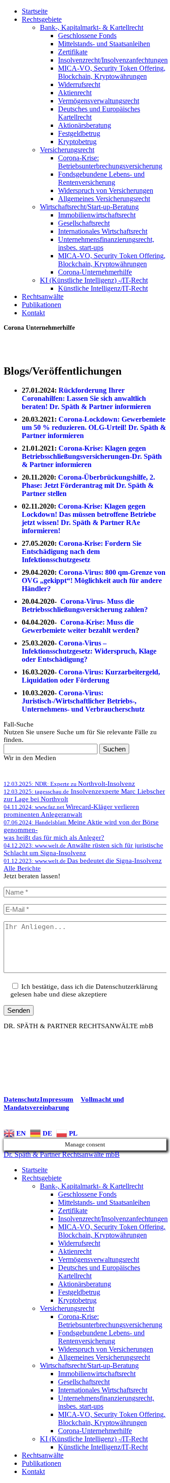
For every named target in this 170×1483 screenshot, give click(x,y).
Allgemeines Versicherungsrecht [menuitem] (104, 1357)
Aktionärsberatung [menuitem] (84, 1284)
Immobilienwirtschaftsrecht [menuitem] (97, 1373)
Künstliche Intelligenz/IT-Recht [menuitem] (103, 1447)
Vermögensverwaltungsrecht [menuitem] (98, 1259)
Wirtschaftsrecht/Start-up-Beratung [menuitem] (89, 1365)
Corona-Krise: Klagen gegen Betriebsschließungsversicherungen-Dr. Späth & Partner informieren (92, 456)
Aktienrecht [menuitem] (75, 1251)
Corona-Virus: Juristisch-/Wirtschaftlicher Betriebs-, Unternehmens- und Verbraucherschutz (83, 701)
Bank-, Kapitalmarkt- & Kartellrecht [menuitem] (91, 1186)
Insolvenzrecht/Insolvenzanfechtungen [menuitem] (113, 1219)
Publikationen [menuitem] (41, 1463)
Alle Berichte (22, 868)
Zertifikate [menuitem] (72, 1210)
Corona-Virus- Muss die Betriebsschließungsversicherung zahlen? (85, 605)
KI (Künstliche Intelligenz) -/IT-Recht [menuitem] (94, 1439)
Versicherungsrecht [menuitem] (67, 1308)
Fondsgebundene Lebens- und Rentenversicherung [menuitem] (101, 1337)
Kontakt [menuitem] (33, 1471)
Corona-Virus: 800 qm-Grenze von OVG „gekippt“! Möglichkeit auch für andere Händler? (93, 580)
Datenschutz (22, 1099)
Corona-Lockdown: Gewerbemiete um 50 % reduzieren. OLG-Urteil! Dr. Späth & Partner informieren (94, 427)
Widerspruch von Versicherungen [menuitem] (105, 1349)
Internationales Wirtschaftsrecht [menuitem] (102, 1390)
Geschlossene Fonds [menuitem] (87, 1194)
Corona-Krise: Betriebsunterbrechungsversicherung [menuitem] (110, 1321)
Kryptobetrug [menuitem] (77, 1300)
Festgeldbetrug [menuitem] (79, 1292)
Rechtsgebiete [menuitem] (42, 1178)
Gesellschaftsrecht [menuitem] (84, 1382)
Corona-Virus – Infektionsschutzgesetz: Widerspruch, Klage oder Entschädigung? (89, 651)
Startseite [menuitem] (35, 1170)
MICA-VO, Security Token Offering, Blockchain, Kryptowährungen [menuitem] (111, 1231)
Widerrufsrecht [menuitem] (79, 1243)
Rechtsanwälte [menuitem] (42, 1455)
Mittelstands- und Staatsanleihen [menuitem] (104, 1202)
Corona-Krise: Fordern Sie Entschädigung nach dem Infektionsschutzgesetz (81, 551)
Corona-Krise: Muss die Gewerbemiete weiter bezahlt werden (79, 626)
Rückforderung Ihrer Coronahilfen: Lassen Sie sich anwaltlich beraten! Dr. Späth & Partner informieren (86, 398)
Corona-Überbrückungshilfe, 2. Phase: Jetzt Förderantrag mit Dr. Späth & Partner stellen (88, 485)
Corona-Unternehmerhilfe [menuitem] (95, 1431)
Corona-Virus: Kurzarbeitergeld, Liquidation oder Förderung (91, 676)
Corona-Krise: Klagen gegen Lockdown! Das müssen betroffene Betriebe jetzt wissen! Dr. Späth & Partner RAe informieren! (89, 518)
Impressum (56, 1099)
